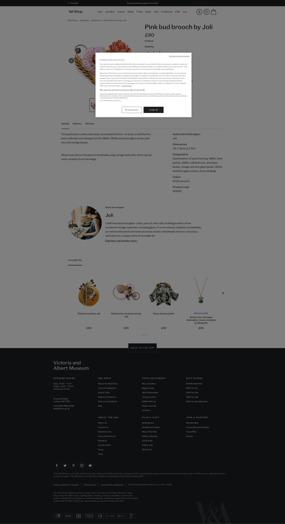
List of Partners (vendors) (110, 100)
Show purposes (131, 110)
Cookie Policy (126, 86)
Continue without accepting (179, 56)
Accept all (153, 110)
